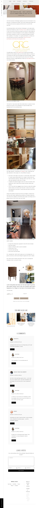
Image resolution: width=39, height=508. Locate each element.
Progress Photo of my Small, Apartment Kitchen (21, 324)
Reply (12, 349)
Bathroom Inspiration (11, 326)
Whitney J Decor (32, 7)
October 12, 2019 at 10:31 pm (16, 414)
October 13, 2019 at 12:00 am (17, 431)
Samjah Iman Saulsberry (20, 371)
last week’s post (20, 52)
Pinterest (28, 491)
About (12, 485)
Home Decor (17, 298)
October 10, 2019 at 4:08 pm (16, 375)
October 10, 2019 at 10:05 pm (17, 393)
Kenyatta (16, 338)
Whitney (17, 354)
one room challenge (26, 301)
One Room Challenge (24, 298)
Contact (16, 485)
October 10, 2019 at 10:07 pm (17, 357)
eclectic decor (19, 301)
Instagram (23, 171)
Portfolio (14, 484)
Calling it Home (23, 29)
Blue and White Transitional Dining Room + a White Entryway (31, 324)
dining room (15, 301)
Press (19, 484)
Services (9, 484)
